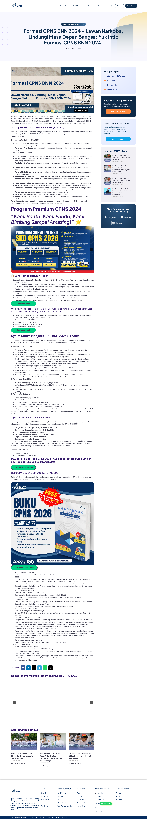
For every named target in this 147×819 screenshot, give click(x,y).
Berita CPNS (75, 6)
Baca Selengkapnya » (18, 763)
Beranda (63, 6)
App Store (74, 280)
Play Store (62, 280)
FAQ (110, 6)
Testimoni (101, 6)
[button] (14, 249)
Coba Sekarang (119, 139)
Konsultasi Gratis (119, 112)
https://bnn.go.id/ (21, 453)
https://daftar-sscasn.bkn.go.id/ (26, 455)
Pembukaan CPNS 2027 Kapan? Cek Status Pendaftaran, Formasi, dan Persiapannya (51, 757)
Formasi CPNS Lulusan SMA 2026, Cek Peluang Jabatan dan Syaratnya (22, 755)
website (24, 282)
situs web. (75, 284)
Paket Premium (88, 6)
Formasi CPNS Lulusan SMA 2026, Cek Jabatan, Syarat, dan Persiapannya (80, 755)
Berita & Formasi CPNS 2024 (73, 24)
